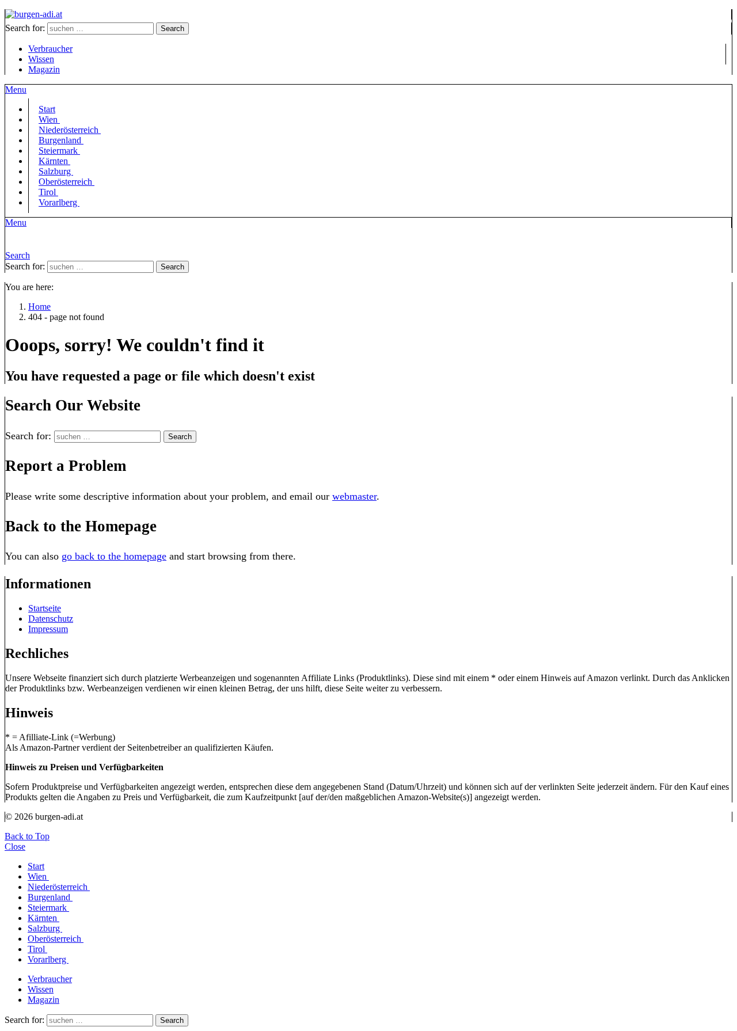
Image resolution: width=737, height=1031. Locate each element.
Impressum (48, 629)
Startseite (44, 608)
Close (15, 846)
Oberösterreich (66, 182)
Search (172, 28)
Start (36, 866)
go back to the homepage (114, 556)
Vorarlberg (59, 202)
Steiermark (48, 907)
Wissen (41, 59)
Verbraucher (50, 49)
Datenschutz (50, 618)
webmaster (354, 496)
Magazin (44, 69)
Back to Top (27, 836)
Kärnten (43, 918)
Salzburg (45, 928)
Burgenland (50, 897)
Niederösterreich (59, 887)
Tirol (37, 949)
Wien (38, 876)
